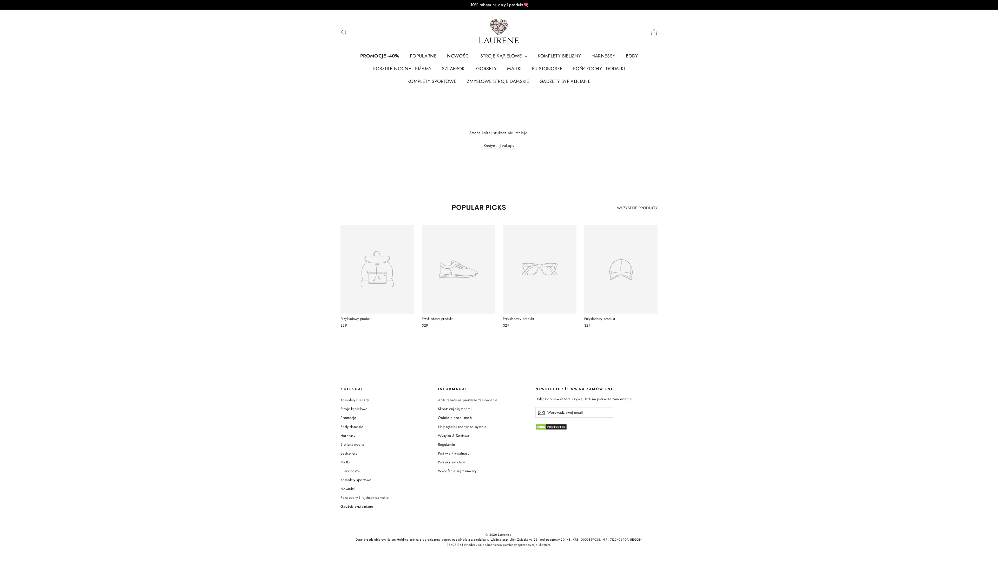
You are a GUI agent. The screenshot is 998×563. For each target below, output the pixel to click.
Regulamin (446, 444)
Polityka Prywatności (454, 453)
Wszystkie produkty (637, 208)
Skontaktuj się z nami (455, 408)
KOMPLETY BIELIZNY (559, 56)
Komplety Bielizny (354, 400)
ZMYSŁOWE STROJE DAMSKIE (498, 81)
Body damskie (351, 426)
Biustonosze (350, 471)
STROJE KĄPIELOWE (501, 56)
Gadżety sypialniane (356, 506)
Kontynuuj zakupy (499, 145)
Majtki (345, 462)
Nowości (347, 488)
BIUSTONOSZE (547, 68)
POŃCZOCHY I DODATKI (599, 68)
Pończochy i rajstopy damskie (364, 497)
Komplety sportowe (355, 479)
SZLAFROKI (453, 68)
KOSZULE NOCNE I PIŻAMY (402, 68)
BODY (632, 56)
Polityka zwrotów (451, 462)
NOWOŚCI (458, 56)
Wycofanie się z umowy (457, 471)
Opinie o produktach (455, 417)
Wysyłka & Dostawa (453, 435)
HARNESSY (603, 56)
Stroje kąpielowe (353, 408)
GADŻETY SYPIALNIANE (565, 81)
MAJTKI (514, 68)
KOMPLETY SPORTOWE (432, 81)
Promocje (348, 417)
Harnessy (347, 435)
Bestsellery (348, 453)
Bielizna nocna (352, 444)
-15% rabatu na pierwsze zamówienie (467, 400)
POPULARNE (423, 56)
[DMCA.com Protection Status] (596, 427)
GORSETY (486, 68)
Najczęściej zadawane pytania (462, 426)
